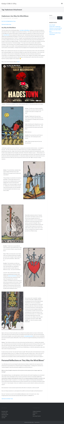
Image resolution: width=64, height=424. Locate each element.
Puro (39, 422)
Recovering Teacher (37, 416)
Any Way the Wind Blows (25, 30)
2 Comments (15, 18)
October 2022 (4, 412)
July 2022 (3, 417)
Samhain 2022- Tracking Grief (54, 26)
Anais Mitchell (6, 34)
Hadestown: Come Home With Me (55, 28)
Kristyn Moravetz (8, 18)
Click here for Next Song (6, 24)
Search (50, 15)
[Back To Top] (60, 421)
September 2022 (5, 414)
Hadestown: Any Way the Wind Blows (15, 16)
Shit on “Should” (52, 24)
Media (34, 414)
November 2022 (5, 411)
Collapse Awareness (37, 411)
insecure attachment (12, 275)
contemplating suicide (28, 336)
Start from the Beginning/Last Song (8, 21)
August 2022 (4, 416)
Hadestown (35, 412)
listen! (18, 61)
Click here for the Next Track (7, 398)
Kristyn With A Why (30, 422)
